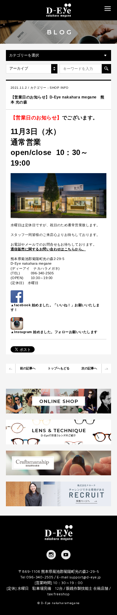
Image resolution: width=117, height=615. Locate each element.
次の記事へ (89, 368)
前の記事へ (28, 368)
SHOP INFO (59, 87)
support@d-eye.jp (85, 577)
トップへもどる (59, 368)
